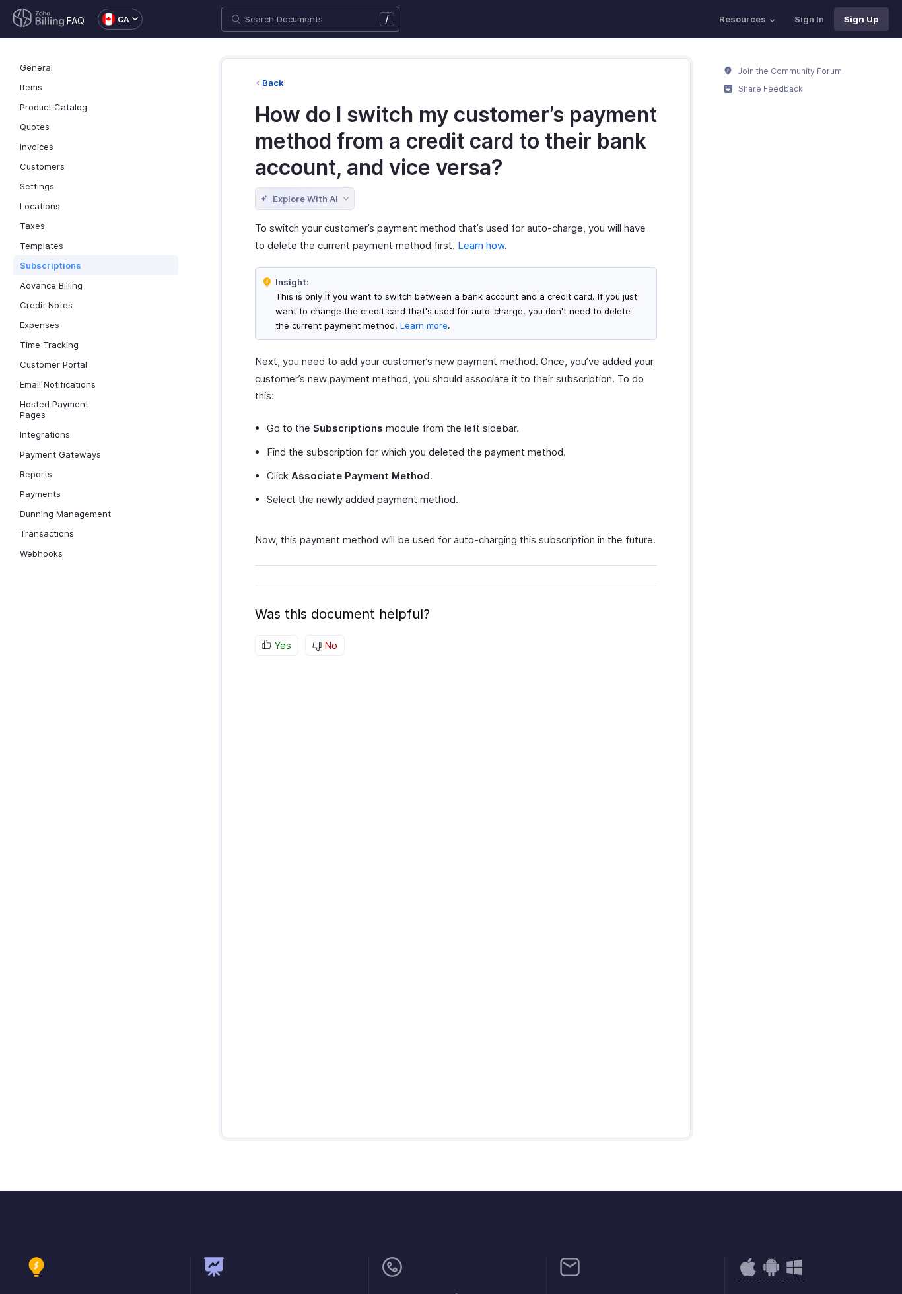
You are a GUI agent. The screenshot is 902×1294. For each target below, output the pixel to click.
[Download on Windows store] (794, 1273)
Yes (281, 645)
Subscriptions (50, 265)
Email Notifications (58, 384)
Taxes (32, 226)
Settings (37, 186)
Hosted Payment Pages (54, 409)
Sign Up (861, 19)
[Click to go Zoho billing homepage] (39, 19)
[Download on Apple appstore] (771, 1273)
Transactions (47, 533)
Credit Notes (46, 305)
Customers (42, 166)
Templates (41, 245)
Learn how (481, 245)
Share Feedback (769, 89)
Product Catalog (53, 107)
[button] (114, 19)
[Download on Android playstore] (748, 1273)
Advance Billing (51, 285)
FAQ (76, 20)
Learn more (423, 325)
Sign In (809, 19)
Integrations (45, 434)
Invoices (36, 146)
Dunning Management (65, 513)
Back (273, 82)
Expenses (39, 325)
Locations (40, 206)
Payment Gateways (60, 454)
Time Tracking (49, 344)
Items (31, 87)
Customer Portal (53, 364)
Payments (40, 494)
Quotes (35, 126)
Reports (36, 474)
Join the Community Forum (789, 71)
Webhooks (41, 553)
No (329, 645)
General (36, 67)
